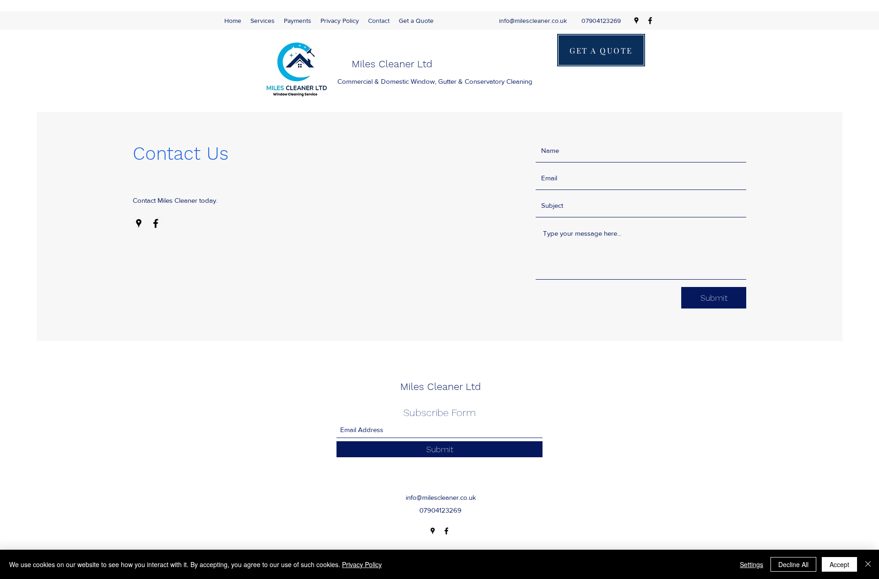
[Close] (868, 564)
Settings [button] (751, 564)
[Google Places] (636, 20)
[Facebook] (650, 20)
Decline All (793, 564)
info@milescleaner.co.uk (533, 20)
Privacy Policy (362, 564)
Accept (839, 564)
